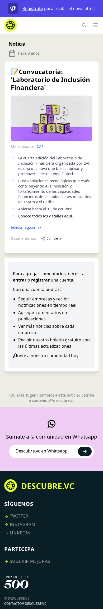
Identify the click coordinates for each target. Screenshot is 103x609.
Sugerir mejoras (30, 561)
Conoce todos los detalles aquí (45, 216)
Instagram (23, 524)
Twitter (19, 516)
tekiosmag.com (24, 227)
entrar (19, 280)
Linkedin (20, 533)
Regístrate (32, 8)
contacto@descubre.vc (25, 603)
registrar (40, 280)
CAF (40, 146)
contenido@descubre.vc (53, 400)
